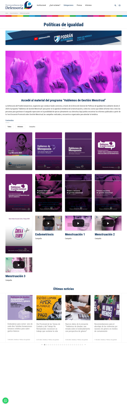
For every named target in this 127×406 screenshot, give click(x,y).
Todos (9, 126)
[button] (49, 223)
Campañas (32, 126)
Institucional (41, 5)
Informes (88, 5)
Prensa (79, 5)
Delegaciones (68, 5)
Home (6, 13)
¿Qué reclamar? (54, 5)
